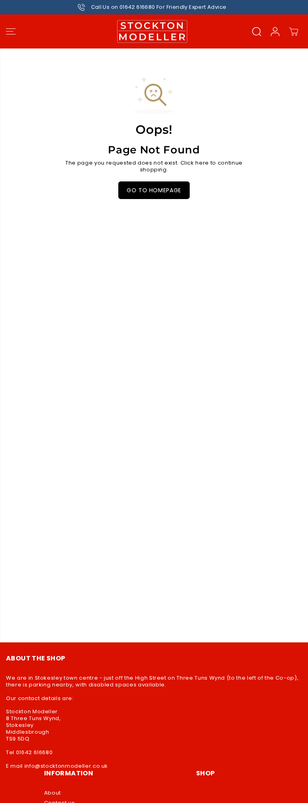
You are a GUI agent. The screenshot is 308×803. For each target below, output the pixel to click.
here (202, 163)
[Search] (256, 31)
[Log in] (275, 31)
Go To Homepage (154, 190)
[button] (11, 31)
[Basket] (293, 31)
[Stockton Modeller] (152, 31)
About (52, 793)
